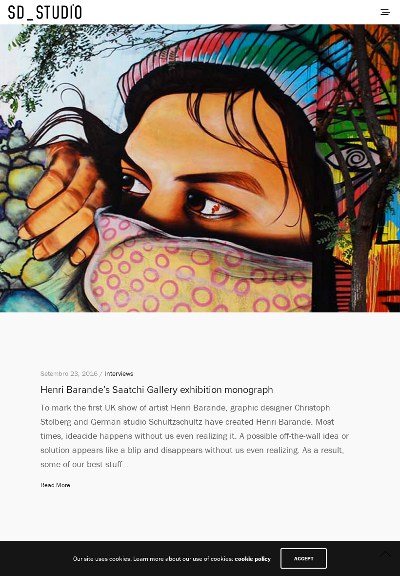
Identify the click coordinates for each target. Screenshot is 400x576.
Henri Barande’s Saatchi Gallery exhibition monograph (156, 390)
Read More (55, 485)
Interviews (119, 373)
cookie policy (253, 559)
